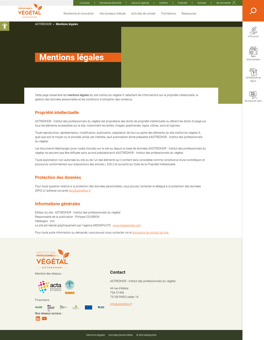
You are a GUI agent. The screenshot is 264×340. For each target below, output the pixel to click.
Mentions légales (95, 335)
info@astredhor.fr (121, 304)
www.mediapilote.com (127, 225)
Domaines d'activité (110, 2)
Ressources (189, 13)
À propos (85, 2)
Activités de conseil (143, 13)
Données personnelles (120, 335)
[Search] (253, 11)
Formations (168, 13)
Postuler (182, 2)
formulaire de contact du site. (150, 232)
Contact (201, 2)
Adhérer (163, 2)
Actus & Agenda (140, 2)
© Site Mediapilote (146, 335)
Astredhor (43, 24)
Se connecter (223, 2)
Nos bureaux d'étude (113, 13)
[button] (4, 26)
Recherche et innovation (79, 13)
